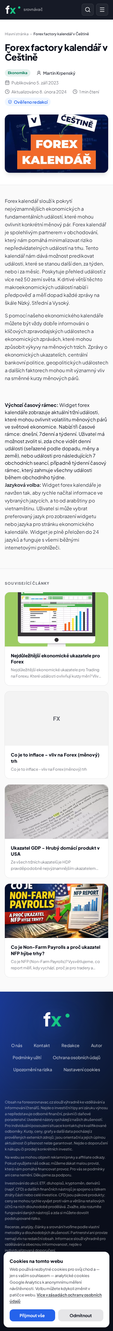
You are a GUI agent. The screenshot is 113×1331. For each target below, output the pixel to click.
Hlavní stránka (17, 34)
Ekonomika (17, 73)
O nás (16, 1045)
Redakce (70, 1045)
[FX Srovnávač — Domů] (56, 1019)
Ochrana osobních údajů (76, 1057)
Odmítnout (81, 1315)
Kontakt (42, 1045)
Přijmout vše (32, 1315)
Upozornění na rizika (32, 1069)
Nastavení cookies (82, 1069)
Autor (96, 1045)
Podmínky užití (27, 1057)
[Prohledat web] (88, 10)
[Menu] (102, 10)
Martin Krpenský (59, 73)
